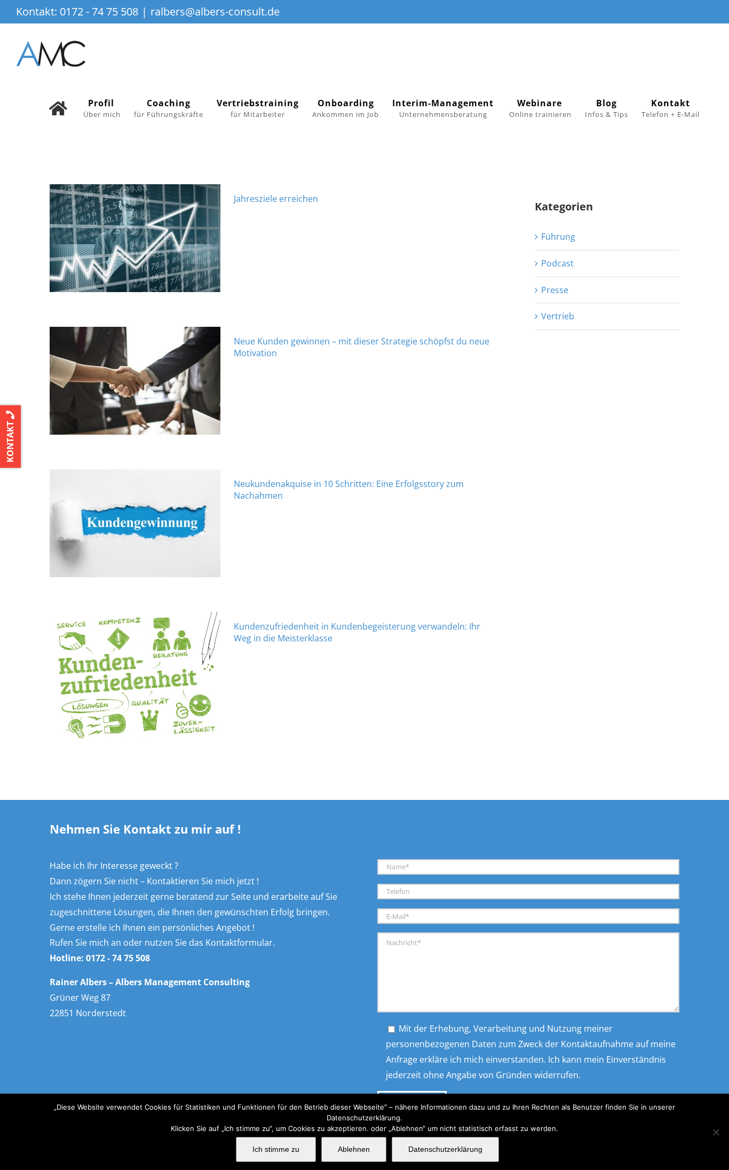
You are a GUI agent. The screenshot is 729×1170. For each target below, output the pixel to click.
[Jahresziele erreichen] (135, 238)
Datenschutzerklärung (445, 1149)
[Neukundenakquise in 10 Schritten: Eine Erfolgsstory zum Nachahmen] (135, 523)
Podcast (557, 263)
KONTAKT (10, 440)
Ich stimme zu (275, 1149)
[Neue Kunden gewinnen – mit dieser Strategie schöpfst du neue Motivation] (135, 381)
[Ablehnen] (715, 1132)
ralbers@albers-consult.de (215, 11)
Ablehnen (354, 1149)
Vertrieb (557, 316)
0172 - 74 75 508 (99, 11)
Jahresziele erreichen (276, 199)
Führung (558, 236)
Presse (554, 290)
